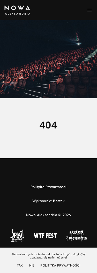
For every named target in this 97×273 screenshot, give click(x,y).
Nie (31, 265)
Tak (20, 265)
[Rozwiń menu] (89, 10)
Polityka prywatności (60, 265)
